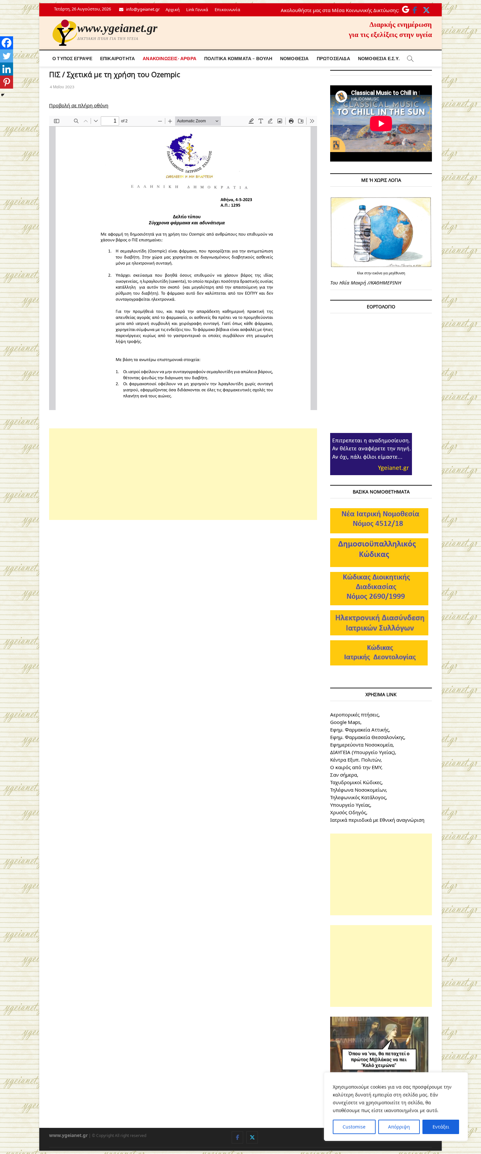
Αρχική (173, 9)
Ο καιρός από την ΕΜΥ (355, 767)
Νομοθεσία (294, 58)
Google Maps (345, 722)
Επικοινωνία (227, 9)
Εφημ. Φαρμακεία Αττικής (359, 729)
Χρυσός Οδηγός (348, 812)
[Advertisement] (183, 474)
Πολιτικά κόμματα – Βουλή (238, 58)
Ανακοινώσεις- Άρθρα (169, 58)
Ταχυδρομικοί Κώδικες (356, 782)
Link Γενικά (197, 9)
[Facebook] (6, 42)
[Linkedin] (6, 69)
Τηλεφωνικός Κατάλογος (358, 797)
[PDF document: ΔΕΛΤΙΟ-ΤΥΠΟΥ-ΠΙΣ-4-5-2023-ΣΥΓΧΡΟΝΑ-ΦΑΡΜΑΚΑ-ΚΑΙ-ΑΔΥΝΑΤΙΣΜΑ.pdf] (183, 263)
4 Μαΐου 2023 (62, 86)
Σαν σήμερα (343, 774)
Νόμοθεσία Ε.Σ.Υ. (379, 58)
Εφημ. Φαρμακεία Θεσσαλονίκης (367, 737)
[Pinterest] (6, 82)
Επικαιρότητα (117, 58)
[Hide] (2, 94)
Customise (354, 1127)
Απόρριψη (399, 1127)
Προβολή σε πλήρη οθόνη (78, 105)
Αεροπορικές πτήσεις (354, 714)
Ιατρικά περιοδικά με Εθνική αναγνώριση (377, 820)
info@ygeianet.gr (142, 9)
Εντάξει (441, 1127)
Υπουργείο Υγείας (350, 804)
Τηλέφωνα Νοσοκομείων (358, 789)
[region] (396, 1106)
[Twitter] (6, 55)
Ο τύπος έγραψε (72, 58)
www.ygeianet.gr (117, 28)
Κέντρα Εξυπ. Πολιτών (355, 759)
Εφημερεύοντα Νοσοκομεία (361, 744)
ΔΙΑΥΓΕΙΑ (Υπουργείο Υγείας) (362, 752)
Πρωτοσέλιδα (333, 58)
